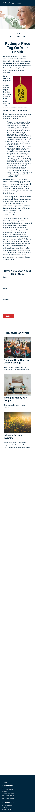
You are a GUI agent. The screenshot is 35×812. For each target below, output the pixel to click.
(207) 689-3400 (10, 799)
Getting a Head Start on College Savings (16, 361)
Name (5, 277)
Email (5, 288)
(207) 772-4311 (10, 796)
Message (6, 299)
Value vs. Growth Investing (13, 436)
